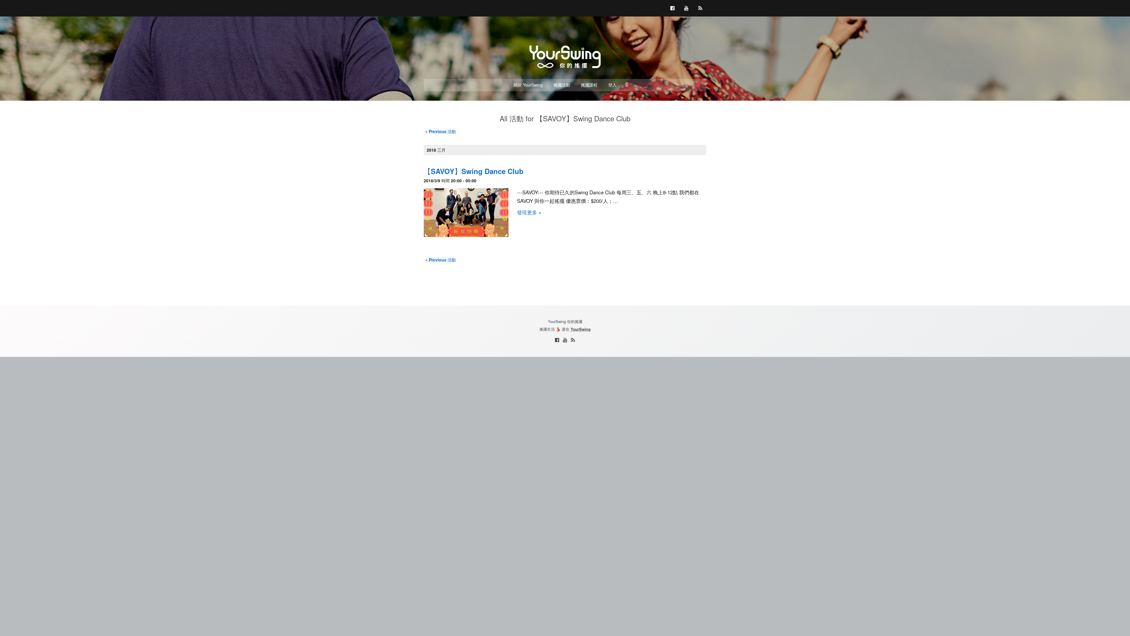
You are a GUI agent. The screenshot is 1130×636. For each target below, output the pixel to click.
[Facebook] (557, 340)
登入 (612, 85)
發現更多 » (529, 212)
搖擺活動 (562, 85)
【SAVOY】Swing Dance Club (474, 171)
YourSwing (581, 329)
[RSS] (573, 340)
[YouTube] (565, 340)
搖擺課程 (589, 85)
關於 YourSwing (528, 85)
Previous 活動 (440, 131)
